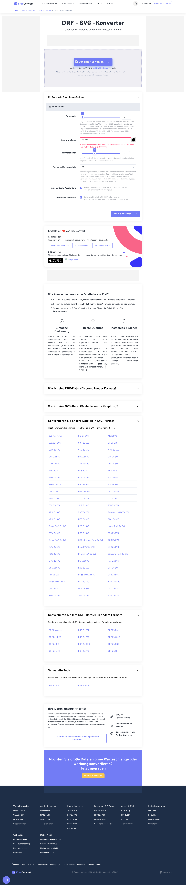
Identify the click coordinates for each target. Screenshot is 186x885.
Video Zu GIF (18, 815)
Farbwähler (17, 853)
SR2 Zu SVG (113, 575)
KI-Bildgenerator (81, 245)
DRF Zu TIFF (113, 651)
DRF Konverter (55, 630)
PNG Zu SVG (113, 589)
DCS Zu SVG (83, 533)
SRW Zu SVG (54, 561)
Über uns (15, 865)
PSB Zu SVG (113, 505)
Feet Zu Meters (154, 819)
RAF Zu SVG (113, 561)
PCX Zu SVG (83, 478)
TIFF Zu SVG (113, 596)
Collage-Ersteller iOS (48, 844)
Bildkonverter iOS (47, 853)
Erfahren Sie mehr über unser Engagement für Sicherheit (77, 738)
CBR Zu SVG (54, 505)
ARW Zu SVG (54, 512)
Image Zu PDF (73, 824)
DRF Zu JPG (83, 651)
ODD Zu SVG (84, 589)
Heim (16, 10)
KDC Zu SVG (83, 568)
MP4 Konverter (19, 811)
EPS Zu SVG (113, 457)
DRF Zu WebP (114, 637)
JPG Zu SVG (83, 596)
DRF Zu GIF (54, 644)
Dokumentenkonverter (103, 824)
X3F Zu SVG (83, 512)
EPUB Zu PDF (99, 815)
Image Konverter (28, 10)
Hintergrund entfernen (59, 245)
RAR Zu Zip (125, 811)
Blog (23, 865)
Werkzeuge (84, 3)
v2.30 (90, 872)
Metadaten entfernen (66, 197)
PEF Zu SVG (83, 561)
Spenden (31, 865)
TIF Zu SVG (113, 478)
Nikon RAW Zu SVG (57, 582)
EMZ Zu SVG (83, 484)
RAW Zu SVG (54, 547)
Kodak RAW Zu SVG (117, 526)
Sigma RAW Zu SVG (57, 526)
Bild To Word (83, 685)
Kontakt (91, 864)
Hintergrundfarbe (68, 140)
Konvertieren (48, 3)
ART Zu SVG (83, 464)
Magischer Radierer (102, 245)
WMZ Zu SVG (54, 471)
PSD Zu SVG (83, 582)
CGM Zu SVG (54, 450)
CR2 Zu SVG (113, 547)
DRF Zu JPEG (55, 637)
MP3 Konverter (46, 811)
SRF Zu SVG (113, 568)
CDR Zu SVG (83, 443)
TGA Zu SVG (113, 484)
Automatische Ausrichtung (63, 188)
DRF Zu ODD (84, 644)
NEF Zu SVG (83, 519)
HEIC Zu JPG (72, 819)
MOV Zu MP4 (18, 819)
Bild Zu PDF (54, 685)
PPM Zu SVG (54, 464)
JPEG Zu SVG (55, 484)
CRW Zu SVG (54, 533)
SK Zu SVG (113, 443)
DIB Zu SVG (54, 491)
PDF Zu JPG (72, 815)
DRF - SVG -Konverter (63, 10)
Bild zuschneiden (20, 848)
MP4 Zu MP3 (45, 815)
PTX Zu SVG (54, 575)
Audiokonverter (46, 824)
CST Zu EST (125, 819)
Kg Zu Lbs (152, 815)
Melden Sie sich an (162, 4)
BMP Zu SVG (54, 596)
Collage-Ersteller (20, 839)
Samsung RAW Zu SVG (118, 554)
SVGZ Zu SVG (55, 443)
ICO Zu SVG (113, 498)
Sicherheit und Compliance (74, 865)
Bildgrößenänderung (21, 844)
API (98, 3)
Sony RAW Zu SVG (86, 547)
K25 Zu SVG (83, 526)
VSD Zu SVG (83, 450)
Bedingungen (55, 865)
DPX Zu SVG (113, 464)
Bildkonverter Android (49, 848)
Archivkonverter (127, 824)
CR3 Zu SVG (113, 533)
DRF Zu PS (113, 630)
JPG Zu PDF (72, 811)
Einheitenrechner (155, 824)
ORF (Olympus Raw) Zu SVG (91, 540)
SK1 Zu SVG (83, 436)
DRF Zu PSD (83, 637)
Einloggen (146, 4)
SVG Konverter (45, 10)
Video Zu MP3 (45, 819)
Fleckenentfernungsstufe (64, 167)
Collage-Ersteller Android (50, 839)
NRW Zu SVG (54, 519)
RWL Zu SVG (113, 519)
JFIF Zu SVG (83, 505)
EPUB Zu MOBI (100, 819)
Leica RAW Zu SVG (86, 575)
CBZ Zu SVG (113, 491)
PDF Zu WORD (100, 811)
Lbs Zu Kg (152, 811)
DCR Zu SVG (113, 540)
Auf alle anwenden (122, 214)
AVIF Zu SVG (54, 478)
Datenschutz (43, 865)
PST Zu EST (125, 815)
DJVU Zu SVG (84, 491)
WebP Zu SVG (114, 582)
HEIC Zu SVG (113, 471)
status (98, 864)
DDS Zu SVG (83, 471)
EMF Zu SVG (54, 457)
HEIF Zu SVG (54, 498)
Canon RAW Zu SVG (57, 540)
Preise (110, 3)
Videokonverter (19, 824)
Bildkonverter (72, 828)
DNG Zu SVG (54, 568)
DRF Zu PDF (83, 630)
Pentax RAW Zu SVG (87, 554)
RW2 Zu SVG (54, 554)
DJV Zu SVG (83, 457)
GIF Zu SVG (54, 589)
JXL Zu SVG (83, 498)
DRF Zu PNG (113, 644)
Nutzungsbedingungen (92, 75)
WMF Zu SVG (113, 450)
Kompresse (67, 3)
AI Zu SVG (112, 436)
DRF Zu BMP (54, 651)
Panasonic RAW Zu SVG (118, 512)
